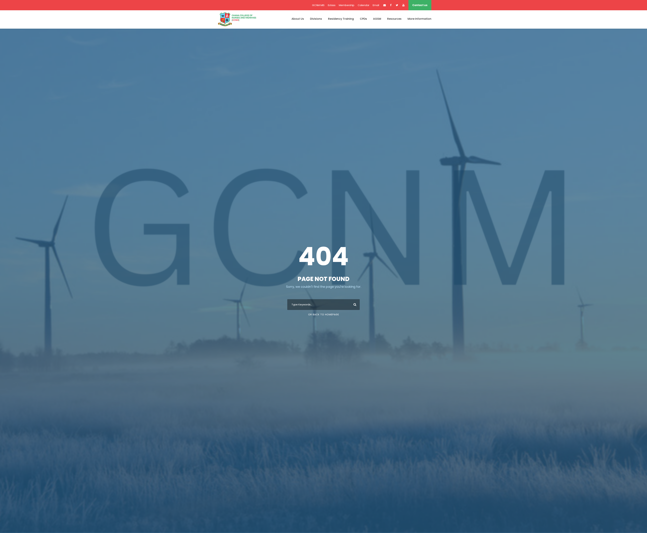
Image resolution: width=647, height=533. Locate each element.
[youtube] (403, 5)
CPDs (363, 19)
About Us (297, 19)
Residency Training (341, 19)
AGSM (377, 19)
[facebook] (391, 5)
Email (376, 5)
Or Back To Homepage (323, 314)
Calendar (363, 5)
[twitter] (397, 5)
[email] (384, 5)
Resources (394, 19)
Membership (346, 5)
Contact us (419, 5)
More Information (419, 19)
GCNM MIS (318, 5)
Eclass (331, 5)
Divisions (316, 19)
